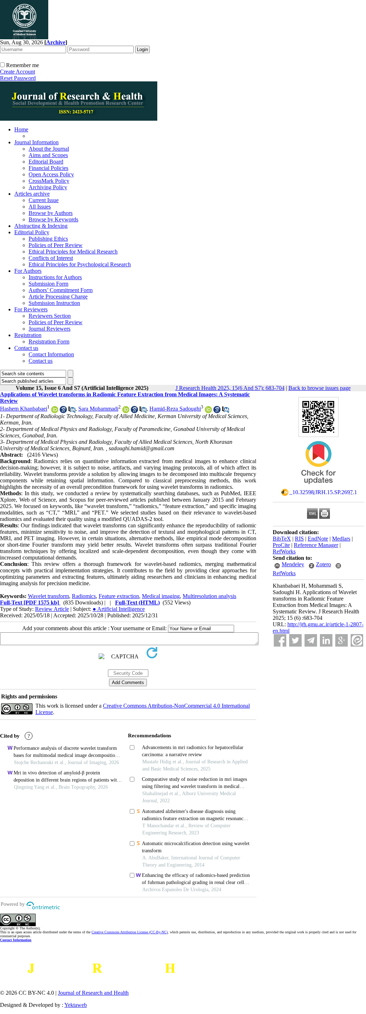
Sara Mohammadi (98, 409)
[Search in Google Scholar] (63, 411)
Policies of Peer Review (56, 245)
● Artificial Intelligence (119, 609)
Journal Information (36, 142)
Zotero (323, 564)
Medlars (341, 539)
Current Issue (44, 200)
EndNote (318, 539)
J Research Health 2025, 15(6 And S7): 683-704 (230, 388)
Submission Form (48, 284)
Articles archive (32, 194)
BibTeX (282, 539)
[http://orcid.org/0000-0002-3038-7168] (125, 411)
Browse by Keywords (53, 219)
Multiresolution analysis (209, 596)
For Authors (27, 271)
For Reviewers (31, 309)
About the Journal (49, 149)
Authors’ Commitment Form (61, 290)
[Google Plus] (341, 640)
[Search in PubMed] (71, 411)
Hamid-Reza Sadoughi (175, 409)
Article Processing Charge (58, 296)
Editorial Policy (31, 232)
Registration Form (49, 341)
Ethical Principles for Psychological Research (80, 264)
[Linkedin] (326, 640)
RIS (299, 539)
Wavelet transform (48, 596)
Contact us (26, 348)
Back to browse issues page (319, 388)
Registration (27, 335)
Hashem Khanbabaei (23, 409)
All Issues (40, 207)
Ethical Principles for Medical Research (73, 252)
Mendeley (293, 564)
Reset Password (18, 78)
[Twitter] (295, 640)
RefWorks (284, 551)
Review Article (52, 609)
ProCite (281, 545)
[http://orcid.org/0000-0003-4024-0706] (208, 411)
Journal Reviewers (49, 329)
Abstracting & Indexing (41, 226)
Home (21, 129)
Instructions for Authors (55, 277)
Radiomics (84, 596)
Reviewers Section (50, 316)
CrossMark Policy (49, 181)
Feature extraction (119, 596)
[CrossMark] (318, 486)
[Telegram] (311, 640)
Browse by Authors (51, 213)
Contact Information (51, 354)
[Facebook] (280, 640)
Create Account (17, 72)
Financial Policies (48, 168)
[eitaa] (357, 640)
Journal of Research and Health (93, 993)
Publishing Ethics (48, 239)
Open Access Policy (51, 174)
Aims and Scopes (48, 155)
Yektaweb (75, 1005)
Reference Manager (316, 545)
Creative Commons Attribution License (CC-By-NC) (130, 932)
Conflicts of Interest (51, 258)
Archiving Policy (48, 187)
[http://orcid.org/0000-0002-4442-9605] (54, 411)
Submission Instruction (54, 303)
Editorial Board (46, 162)
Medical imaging (161, 596)
